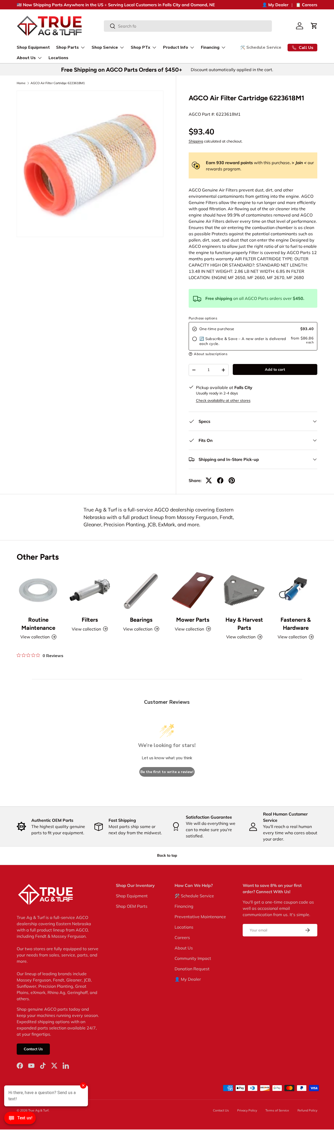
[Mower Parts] (192, 590)
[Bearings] (141, 590)
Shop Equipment (33, 47)
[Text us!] (20, 1119)
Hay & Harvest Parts (244, 623)
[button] (314, 26)
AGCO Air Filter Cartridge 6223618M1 (58, 83)
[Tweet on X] (208, 480)
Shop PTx (140, 47)
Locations (58, 58)
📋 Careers (306, 4)
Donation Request (192, 968)
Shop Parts (67, 47)
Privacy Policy (247, 1110)
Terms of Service (277, 1110)
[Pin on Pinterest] (231, 480)
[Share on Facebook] (220, 480)
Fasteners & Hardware (296, 623)
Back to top (167, 855)
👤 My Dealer (275, 4)
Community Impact (193, 958)
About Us (26, 58)
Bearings (141, 619)
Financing (210, 47)
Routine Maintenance (38, 623)
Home (21, 83)
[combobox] (188, 26)
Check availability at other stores (223, 400)
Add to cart (275, 369)
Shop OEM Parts (131, 906)
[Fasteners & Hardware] (296, 590)
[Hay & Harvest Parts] (244, 590)
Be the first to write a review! (167, 771)
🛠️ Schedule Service (260, 47)
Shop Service (105, 47)
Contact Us (33, 1049)
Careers (182, 937)
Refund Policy (307, 1110)
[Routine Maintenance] (38, 590)
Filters (90, 619)
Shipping (196, 141)
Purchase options (203, 318)
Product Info (175, 47)
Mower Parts (192, 619)
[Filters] (89, 590)
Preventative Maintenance (200, 916)
